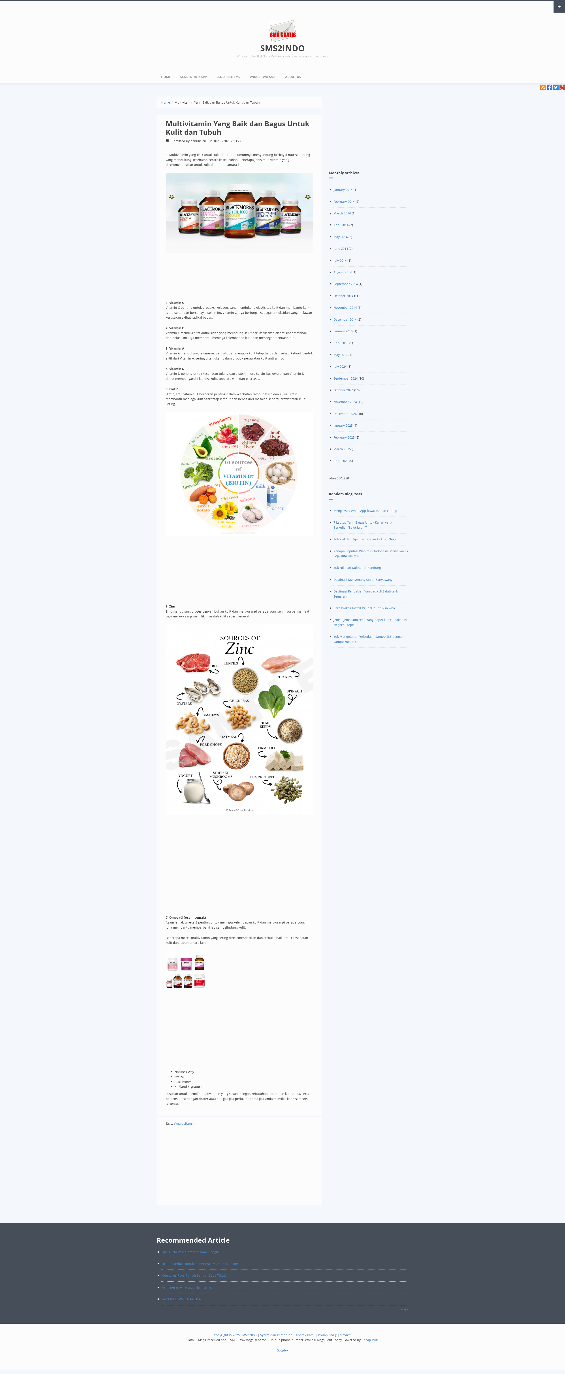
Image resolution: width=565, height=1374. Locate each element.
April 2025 (340, 461)
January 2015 (343, 331)
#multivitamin (184, 1123)
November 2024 (345, 402)
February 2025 (344, 437)
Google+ (282, 1350)
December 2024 (345, 414)
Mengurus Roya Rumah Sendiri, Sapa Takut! (193, 1275)
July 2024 (340, 366)
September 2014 (345, 284)
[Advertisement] (239, 1167)
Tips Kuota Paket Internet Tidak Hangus (190, 1252)
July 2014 (340, 260)
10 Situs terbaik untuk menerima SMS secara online (199, 1264)
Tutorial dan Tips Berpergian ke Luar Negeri (366, 539)
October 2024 (343, 390)
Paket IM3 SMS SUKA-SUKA (181, 1299)
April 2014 (340, 225)
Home (166, 77)
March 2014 (342, 213)
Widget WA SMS (262, 77)
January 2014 (343, 189)
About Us (293, 77)
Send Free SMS (228, 77)
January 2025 (343, 425)
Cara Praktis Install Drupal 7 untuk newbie (364, 608)
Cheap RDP (370, 1340)
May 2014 (340, 237)
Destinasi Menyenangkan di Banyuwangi (363, 579)
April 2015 (340, 343)
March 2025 (342, 449)
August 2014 (342, 272)
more (404, 1310)
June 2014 (340, 248)
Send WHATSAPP (193, 77)
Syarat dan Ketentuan (276, 1335)
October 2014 (343, 296)
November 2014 (345, 307)
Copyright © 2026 (227, 1335)
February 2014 (344, 201)
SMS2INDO (282, 48)
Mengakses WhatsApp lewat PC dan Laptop (365, 511)
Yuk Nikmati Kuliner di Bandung (357, 568)
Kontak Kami (305, 1335)
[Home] (282, 31)
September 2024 (345, 378)
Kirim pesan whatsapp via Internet (187, 1287)
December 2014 (345, 319)
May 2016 (340, 355)
